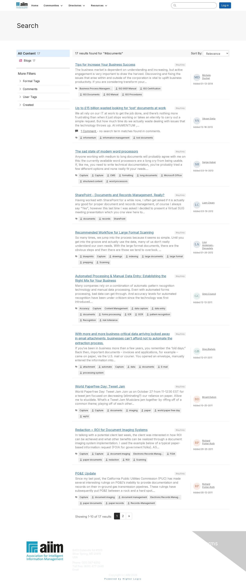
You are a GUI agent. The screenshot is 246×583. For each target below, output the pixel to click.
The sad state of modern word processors (106, 151)
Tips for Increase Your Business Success (105, 64)
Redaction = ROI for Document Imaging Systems (111, 430)
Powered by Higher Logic (123, 579)
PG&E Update (85, 473)
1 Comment (89, 131)
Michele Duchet (206, 77)
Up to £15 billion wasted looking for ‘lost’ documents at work (120, 108)
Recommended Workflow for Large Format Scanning (114, 232)
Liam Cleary (208, 202)
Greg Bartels (208, 349)
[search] (175, 5)
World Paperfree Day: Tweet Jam (100, 386)
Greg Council (209, 293)
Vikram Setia (208, 118)
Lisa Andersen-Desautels (208, 245)
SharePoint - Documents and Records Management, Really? (119, 195)
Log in (225, 5)
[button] (53, 5)
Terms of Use (184, 553)
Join (126, 550)
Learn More (131, 557)
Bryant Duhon (209, 397)
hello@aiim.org (88, 569)
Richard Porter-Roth (208, 442)
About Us (181, 550)
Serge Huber (209, 162)
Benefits (129, 553)
